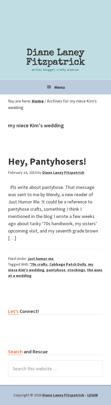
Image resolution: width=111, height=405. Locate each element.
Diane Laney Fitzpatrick (55, 57)
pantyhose (55, 269)
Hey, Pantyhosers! (47, 161)
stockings (76, 269)
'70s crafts (38, 264)
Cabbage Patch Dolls (67, 264)
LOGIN (92, 395)
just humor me (41, 258)
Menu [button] (59, 87)
